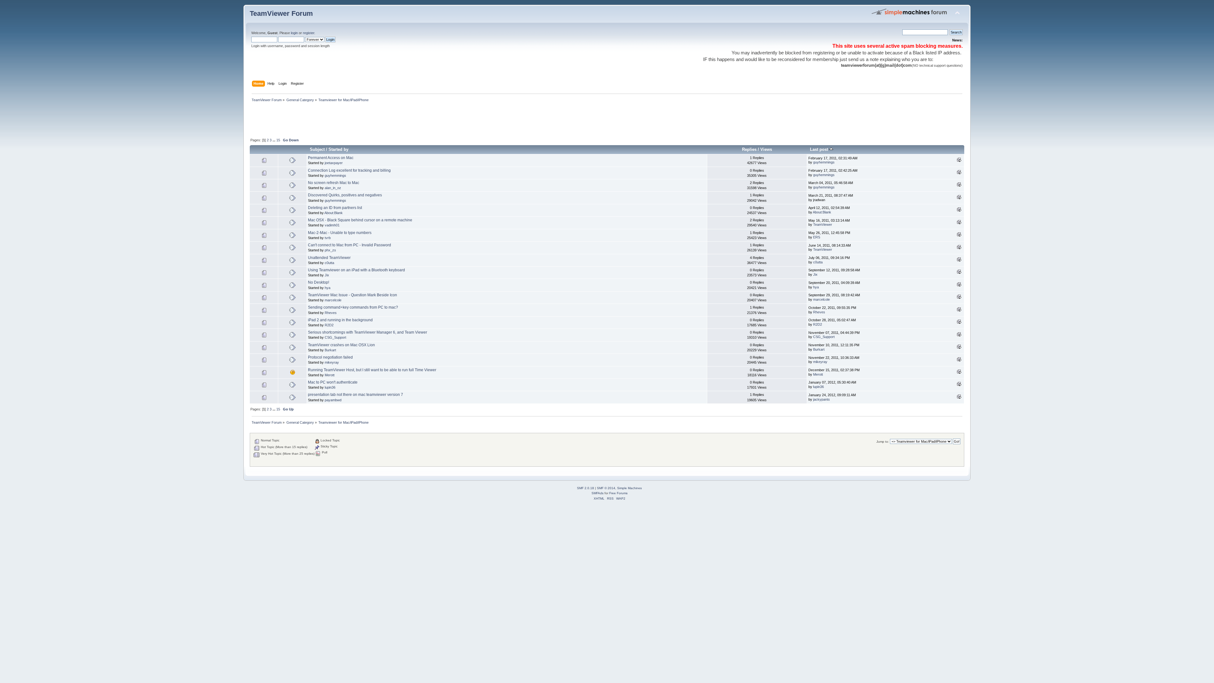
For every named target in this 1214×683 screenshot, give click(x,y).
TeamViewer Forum (281, 13)
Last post (819, 149)
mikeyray (332, 362)
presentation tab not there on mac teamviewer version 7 (355, 394)
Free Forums (618, 493)
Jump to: (882, 441)
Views (766, 149)
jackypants (821, 399)
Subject (317, 149)
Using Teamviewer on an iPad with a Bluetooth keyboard (356, 270)
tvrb (328, 238)
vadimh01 (332, 225)
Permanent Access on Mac (330, 158)
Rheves (331, 313)
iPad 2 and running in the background (340, 320)
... (274, 140)
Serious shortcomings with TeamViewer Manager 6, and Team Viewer (367, 332)
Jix (327, 275)
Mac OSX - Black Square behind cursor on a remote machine (360, 220)
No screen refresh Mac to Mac (333, 183)
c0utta (329, 263)
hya (327, 288)
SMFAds (598, 493)
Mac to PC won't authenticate (333, 382)
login (294, 33)
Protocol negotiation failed (330, 357)
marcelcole (333, 300)
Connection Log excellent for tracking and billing (349, 170)
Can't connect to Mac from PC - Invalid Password (349, 245)
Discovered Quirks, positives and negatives (345, 195)
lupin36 (330, 387)
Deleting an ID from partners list (335, 208)
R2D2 (329, 325)
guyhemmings (824, 162)
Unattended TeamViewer (329, 257)
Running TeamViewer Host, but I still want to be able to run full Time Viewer (372, 370)
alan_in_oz (333, 188)
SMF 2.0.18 (585, 488)
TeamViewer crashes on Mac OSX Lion (341, 345)
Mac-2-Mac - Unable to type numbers (339, 233)
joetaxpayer (334, 163)
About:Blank (333, 213)
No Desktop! (318, 282)
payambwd (333, 400)
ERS (816, 237)
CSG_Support (335, 337)
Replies (749, 149)
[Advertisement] (365, 120)
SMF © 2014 (606, 488)
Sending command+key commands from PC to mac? (353, 307)
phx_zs (330, 250)
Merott (329, 375)
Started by (338, 149)
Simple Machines (629, 488)
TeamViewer (822, 224)
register (308, 33)
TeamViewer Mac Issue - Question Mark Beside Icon (352, 295)
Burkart (330, 350)
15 (278, 140)
